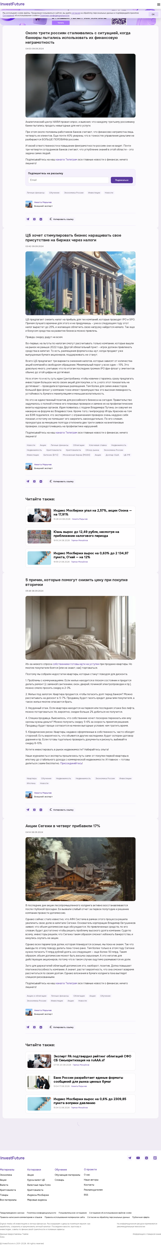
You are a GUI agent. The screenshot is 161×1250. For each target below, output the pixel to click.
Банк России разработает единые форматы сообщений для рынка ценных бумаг (88, 1080)
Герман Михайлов (79, 540)
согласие (75, 13)
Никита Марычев (43, 202)
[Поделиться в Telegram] (27, 219)
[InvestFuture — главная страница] (12, 4)
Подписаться (121, 180)
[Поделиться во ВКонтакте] (41, 219)
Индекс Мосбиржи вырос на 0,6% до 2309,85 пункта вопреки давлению (90, 1101)
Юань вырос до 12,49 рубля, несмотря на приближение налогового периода (86, 534)
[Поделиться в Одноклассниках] (34, 219)
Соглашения (8, 15)
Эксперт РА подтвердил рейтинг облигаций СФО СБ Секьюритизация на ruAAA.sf (92, 1058)
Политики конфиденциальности (54, 15)
